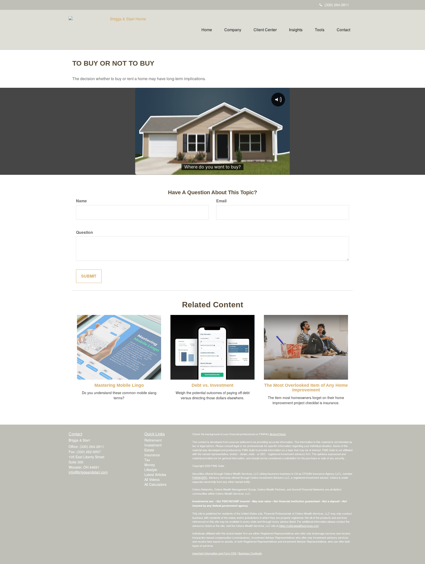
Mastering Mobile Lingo (119, 385)
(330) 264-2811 (337, 4)
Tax (147, 459)
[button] (232, 29)
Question (84, 232)
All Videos (152, 479)
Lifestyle (150, 469)
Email (221, 201)
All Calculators (155, 484)
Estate (149, 449)
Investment (153, 445)
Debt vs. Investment (212, 385)
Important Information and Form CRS (214, 553)
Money (149, 464)
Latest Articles (155, 474)
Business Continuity (250, 553)
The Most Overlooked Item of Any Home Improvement (306, 388)
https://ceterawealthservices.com (299, 526)
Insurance (152, 454)
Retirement (153, 440)
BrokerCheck (278, 434)
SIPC (204, 477)
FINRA (196, 477)
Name (81, 201)
